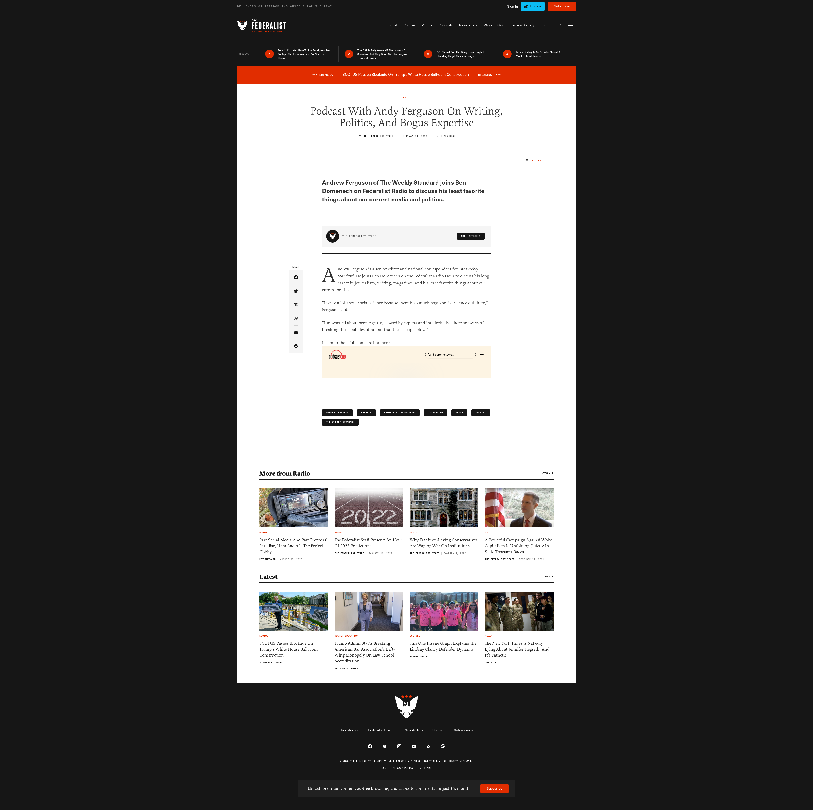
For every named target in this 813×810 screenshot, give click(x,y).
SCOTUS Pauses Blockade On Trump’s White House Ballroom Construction (288, 649)
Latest (268, 577)
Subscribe (562, 6)
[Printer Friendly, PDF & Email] (296, 346)
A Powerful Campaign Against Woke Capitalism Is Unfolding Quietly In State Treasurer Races (518, 546)
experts (366, 412)
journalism (435, 412)
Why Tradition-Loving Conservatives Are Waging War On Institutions (443, 543)
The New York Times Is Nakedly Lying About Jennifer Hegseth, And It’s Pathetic (517, 649)
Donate (535, 6)
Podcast (481, 412)
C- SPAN (536, 160)
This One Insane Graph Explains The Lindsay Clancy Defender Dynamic (443, 646)
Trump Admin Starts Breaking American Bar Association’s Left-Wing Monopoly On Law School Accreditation (365, 652)
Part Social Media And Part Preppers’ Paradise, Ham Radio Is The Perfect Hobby (293, 546)
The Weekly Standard (340, 422)
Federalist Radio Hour (399, 412)
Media (459, 412)
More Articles (470, 236)
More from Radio (284, 473)
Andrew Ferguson (337, 412)
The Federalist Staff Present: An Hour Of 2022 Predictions (368, 543)
